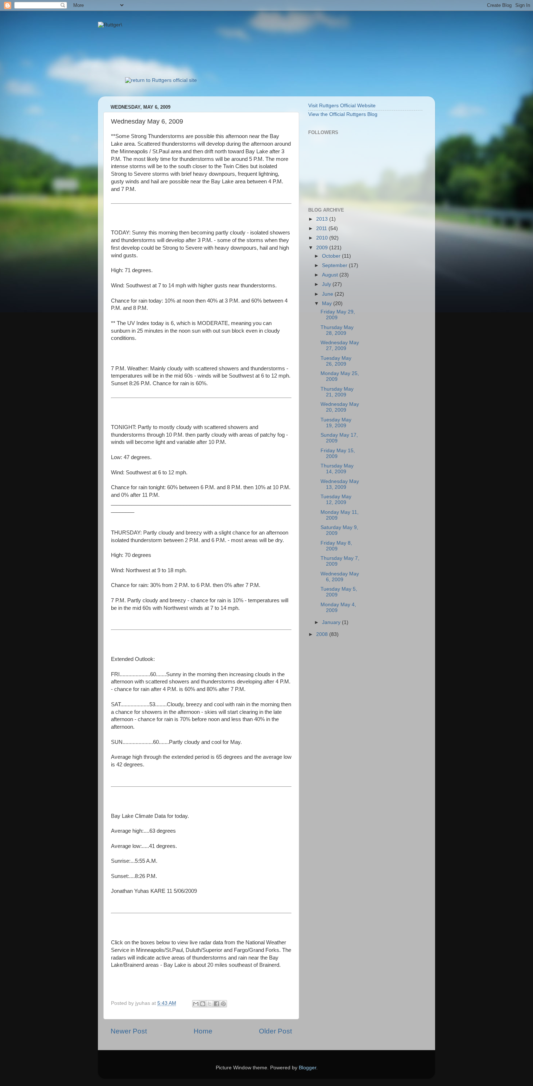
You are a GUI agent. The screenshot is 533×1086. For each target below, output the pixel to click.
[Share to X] (209, 1003)
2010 (322, 238)
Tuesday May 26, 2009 (336, 361)
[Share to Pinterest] (223, 1003)
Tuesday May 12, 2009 (336, 499)
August (330, 275)
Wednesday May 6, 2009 (340, 576)
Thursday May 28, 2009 (337, 330)
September (335, 265)
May (327, 303)
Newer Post (129, 1031)
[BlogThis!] (202, 1003)
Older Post (275, 1031)
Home (203, 1031)
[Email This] (195, 1003)
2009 (322, 247)
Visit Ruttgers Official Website (342, 105)
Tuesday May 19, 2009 (336, 422)
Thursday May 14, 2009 (337, 468)
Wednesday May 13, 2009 (340, 484)
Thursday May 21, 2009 (337, 392)
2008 (322, 634)
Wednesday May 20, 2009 (340, 407)
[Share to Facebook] (216, 1003)
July (327, 284)
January (332, 622)
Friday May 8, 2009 (336, 546)
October (332, 256)
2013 (322, 219)
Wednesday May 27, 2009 (340, 345)
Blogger (307, 1067)
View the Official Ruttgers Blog (342, 114)
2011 (322, 228)
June (328, 294)
